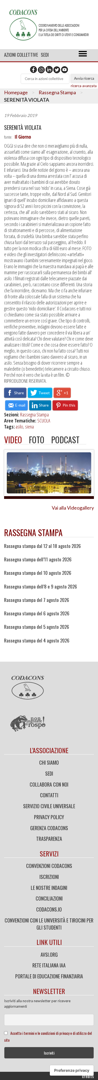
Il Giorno (22, 136)
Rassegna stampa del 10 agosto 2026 (37, 573)
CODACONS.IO (49, 909)
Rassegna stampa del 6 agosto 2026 (36, 613)
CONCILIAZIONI (49, 898)
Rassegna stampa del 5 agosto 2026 (36, 627)
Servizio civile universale (49, 806)
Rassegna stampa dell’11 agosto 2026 (38, 559)
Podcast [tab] (65, 439)
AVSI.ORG (49, 954)
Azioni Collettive (21, 54)
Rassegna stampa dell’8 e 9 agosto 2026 (40, 586)
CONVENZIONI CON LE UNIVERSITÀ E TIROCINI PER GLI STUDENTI (49, 924)
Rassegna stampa (33, 532)
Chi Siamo (49, 762)
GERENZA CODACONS (49, 828)
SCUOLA (43, 420)
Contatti (49, 795)
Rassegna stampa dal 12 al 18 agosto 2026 (42, 546)
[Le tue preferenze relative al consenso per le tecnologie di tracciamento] (72, 1070)
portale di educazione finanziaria (49, 976)
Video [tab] (13, 439)
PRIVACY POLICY (49, 817)
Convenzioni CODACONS (49, 865)
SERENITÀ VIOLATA (22, 127)
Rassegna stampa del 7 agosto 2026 (36, 600)
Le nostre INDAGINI (49, 887)
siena (29, 426)
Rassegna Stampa (57, 92)
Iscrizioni (49, 876)
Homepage (16, 92)
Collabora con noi (49, 784)
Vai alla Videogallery (73, 508)
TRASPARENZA (49, 838)
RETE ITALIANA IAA (49, 965)
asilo (19, 426)
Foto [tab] (36, 439)
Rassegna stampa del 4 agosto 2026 (36, 640)
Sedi (45, 54)
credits (88, 1076)
